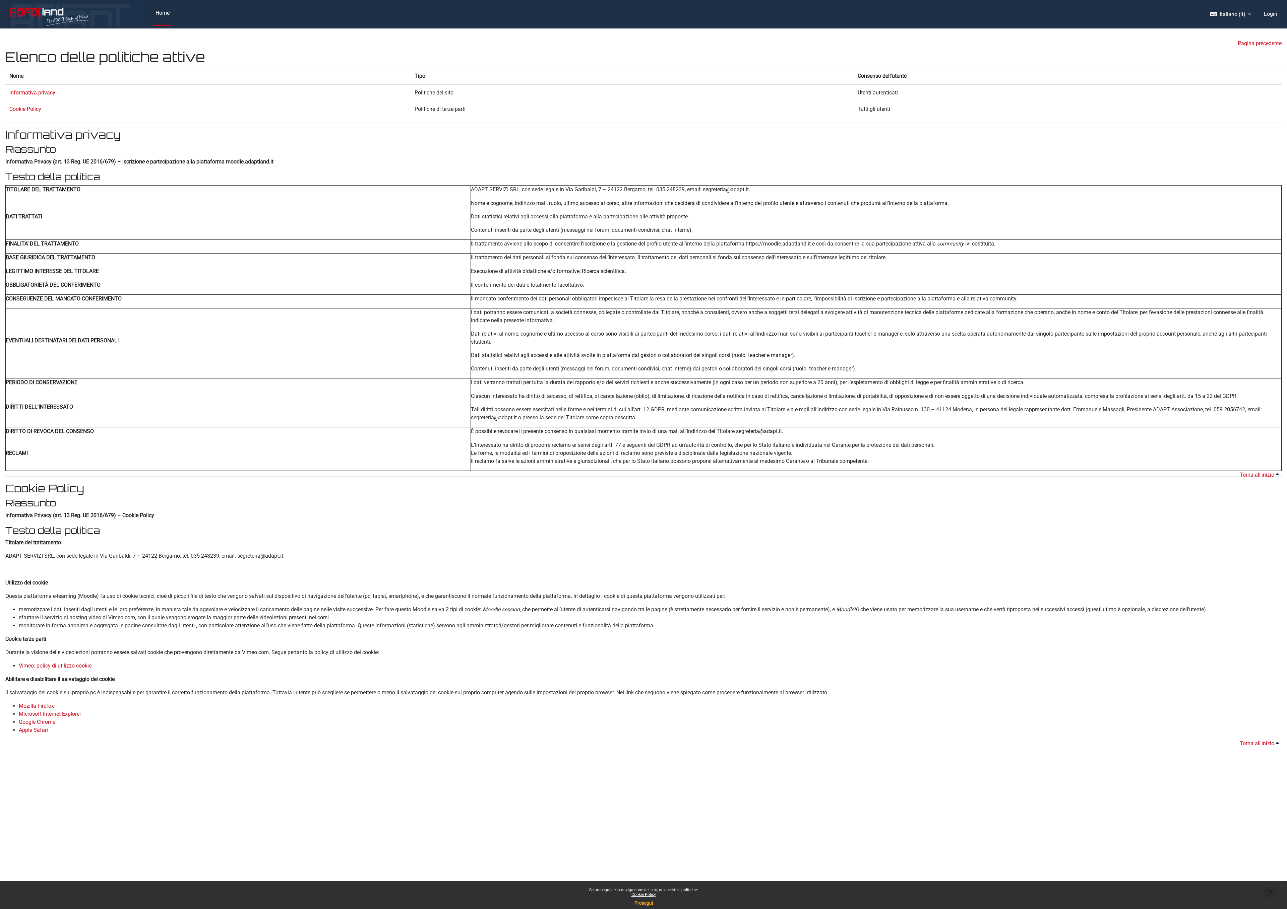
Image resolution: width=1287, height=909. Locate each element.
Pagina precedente (1260, 43)
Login (1270, 14)
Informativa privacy (32, 92)
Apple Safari (33, 730)
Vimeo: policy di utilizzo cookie (55, 665)
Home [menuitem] (163, 13)
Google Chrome (37, 722)
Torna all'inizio (1258, 475)
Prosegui (643, 903)
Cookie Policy (643, 894)
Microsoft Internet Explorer (50, 714)
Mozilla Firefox (36, 706)
